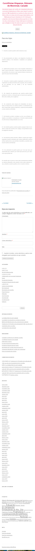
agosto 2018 (5, 410)
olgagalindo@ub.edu (16, 183)
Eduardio (4, 505)
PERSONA (4, 294)
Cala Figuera (28, 502)
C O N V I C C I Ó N (6, 274)
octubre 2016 (5, 431)
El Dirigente (8, 507)
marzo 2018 (5, 420)
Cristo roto (15, 503)
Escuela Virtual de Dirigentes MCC (10, 343)
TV (6, 520)
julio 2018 (4, 412)
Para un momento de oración (9, 351)
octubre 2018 (5, 406)
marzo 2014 (5, 471)
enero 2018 (4, 424)
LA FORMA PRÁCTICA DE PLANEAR (10, 318)
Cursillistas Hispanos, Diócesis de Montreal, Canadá (17, 4)
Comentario (5, 216)
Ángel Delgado (5, 522)
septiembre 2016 (6, 433)
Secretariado (5, 297)
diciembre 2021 (5, 386)
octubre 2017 (5, 430)
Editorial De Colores (7, 341)
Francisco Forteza (7, 512)
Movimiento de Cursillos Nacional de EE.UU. (12, 347)
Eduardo (10, 505)
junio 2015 (4, 453)
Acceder (4, 531)
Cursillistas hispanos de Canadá (10, 339)
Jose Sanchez (5, 515)
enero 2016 (4, 439)
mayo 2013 (4, 479)
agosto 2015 (5, 449)
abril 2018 (4, 418)
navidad (26, 515)
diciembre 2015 (5, 441)
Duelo (3, 278)
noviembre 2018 (6, 404)
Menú (17, 29)
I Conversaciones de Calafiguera (14, 514)
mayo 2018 (4, 416)
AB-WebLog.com (22, 550)
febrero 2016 (5, 437)
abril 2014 (4, 469)
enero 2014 (4, 475)
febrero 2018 (5, 422)
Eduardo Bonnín (20, 505)
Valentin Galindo (23, 521)
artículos (4, 502)
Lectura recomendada (7, 286)
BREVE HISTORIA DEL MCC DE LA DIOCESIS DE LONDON (15, 322)
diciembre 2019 (5, 392)
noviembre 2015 (6, 443)
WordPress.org (5, 537)
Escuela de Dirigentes (7, 280)
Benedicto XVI (20, 502)
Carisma (4, 503)
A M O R (4, 268)
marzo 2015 (5, 459)
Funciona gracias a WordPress (9, 547)
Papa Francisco (5, 292)
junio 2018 (4, 414)
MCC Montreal (5, 288)
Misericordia (21, 515)
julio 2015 (4, 451)
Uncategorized (5, 299)
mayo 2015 (4, 455)
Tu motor (5, 203)
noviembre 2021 (6, 388)
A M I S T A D (5, 270)
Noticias (24, 516)
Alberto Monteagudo (8, 500)
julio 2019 (4, 396)
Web (3, 247)
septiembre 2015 (6, 447)
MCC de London (11, 515)
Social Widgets (12, 550)
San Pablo (4, 520)
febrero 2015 (5, 461)
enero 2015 (4, 463)
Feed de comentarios (7, 535)
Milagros (17, 515)
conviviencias (10, 503)
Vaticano (4, 301)
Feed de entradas (6, 533)
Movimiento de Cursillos (23, 190)
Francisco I (19, 511)
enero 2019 (4, 402)
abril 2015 (4, 457)
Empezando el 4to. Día (12, 509)
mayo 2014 (4, 467)
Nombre (4, 234)
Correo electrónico (7, 240)
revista (13, 519)
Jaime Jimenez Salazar (7, 367)
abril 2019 (4, 400)
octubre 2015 (5, 445)
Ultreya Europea (14, 520)
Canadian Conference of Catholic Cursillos (12, 337)
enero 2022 (4, 384)
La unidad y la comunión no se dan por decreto (13, 320)
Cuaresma (20, 503)
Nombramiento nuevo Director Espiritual (11, 517)
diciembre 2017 (5, 426)
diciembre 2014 (5, 465)
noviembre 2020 (6, 390)
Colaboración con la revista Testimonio (11, 276)
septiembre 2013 (6, 477)
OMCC (30, 517)
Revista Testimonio (20, 519)
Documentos (26, 503)
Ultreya (9, 520)
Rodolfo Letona (27, 519)
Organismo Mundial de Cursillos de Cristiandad (13, 349)
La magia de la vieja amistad (9, 328)
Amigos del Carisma (21, 500)
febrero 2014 (5, 473)
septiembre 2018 (6, 408)
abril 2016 (4, 435)
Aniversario (30, 500)
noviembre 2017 (6, 428)
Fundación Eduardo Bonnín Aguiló (10, 282)
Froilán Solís (27, 512)
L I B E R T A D (5, 284)
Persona (3, 519)
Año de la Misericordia (7, 272)
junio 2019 (4, 398)
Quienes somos (14, 375)
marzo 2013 (5, 480)
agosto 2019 (5, 394)
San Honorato (5, 296)
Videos (30, 520)
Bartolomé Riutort (11, 502)
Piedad (7, 519)
